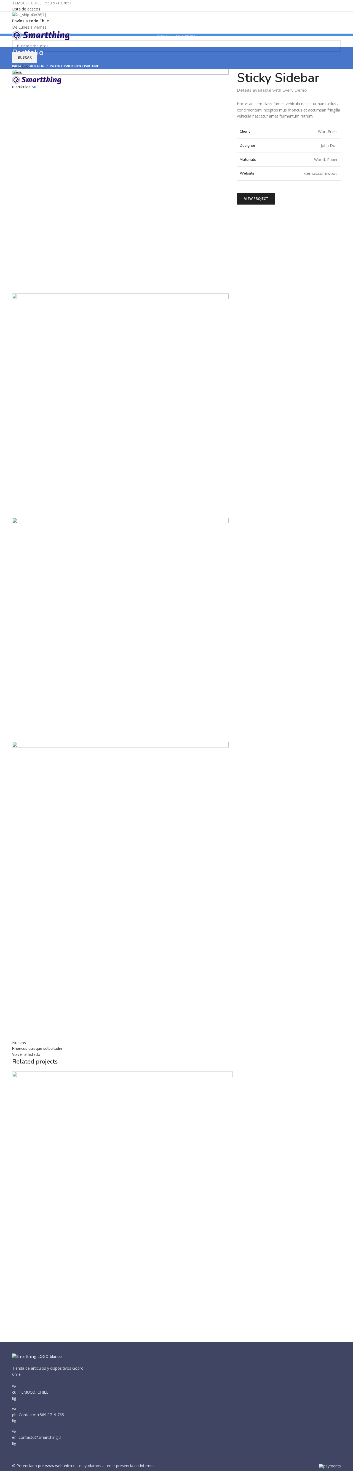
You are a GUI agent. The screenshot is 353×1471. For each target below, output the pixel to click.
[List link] (50, 1415)
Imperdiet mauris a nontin (48, 1321)
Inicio (16, 66)
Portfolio (35, 66)
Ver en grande (19, 1299)
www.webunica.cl (60, 1465)
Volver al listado (26, 1054)
